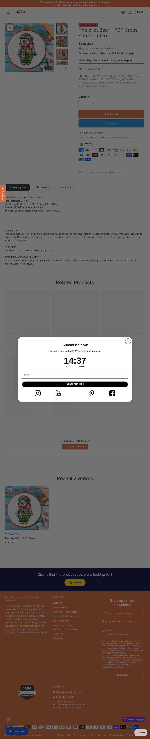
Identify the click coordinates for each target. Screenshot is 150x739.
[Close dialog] (128, 341)
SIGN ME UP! (75, 384)
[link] (38, 393)
